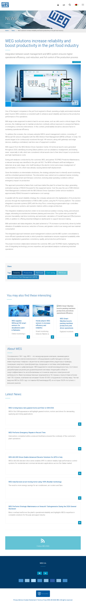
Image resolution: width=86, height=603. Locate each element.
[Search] (70, 4)
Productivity (28, 273)
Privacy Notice (18, 600)
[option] (19, 320)
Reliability (16, 273)
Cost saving (50, 273)
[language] (77, 4)
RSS (49, 600)
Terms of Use (42, 600)
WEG (4, 4)
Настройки (45, 593)
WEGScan (62, 273)
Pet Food (39, 273)
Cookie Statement (30, 600)
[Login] (58, 4)
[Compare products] (64, 4)
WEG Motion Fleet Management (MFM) (23, 277)
